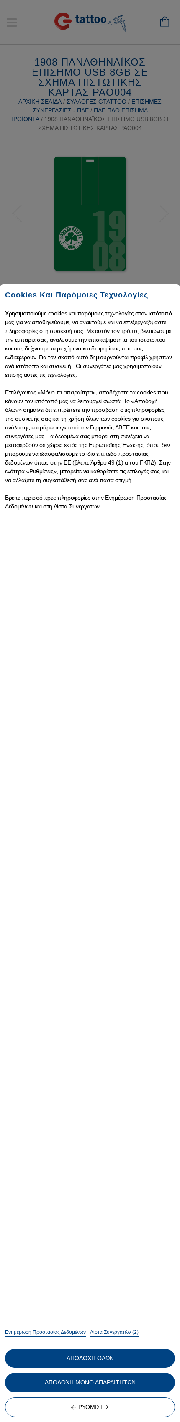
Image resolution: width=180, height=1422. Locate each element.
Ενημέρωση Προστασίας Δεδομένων (45, 1332)
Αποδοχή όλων (90, 1358)
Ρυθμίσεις (94, 1407)
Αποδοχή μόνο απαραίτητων (90, 1382)
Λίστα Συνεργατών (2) (114, 1332)
